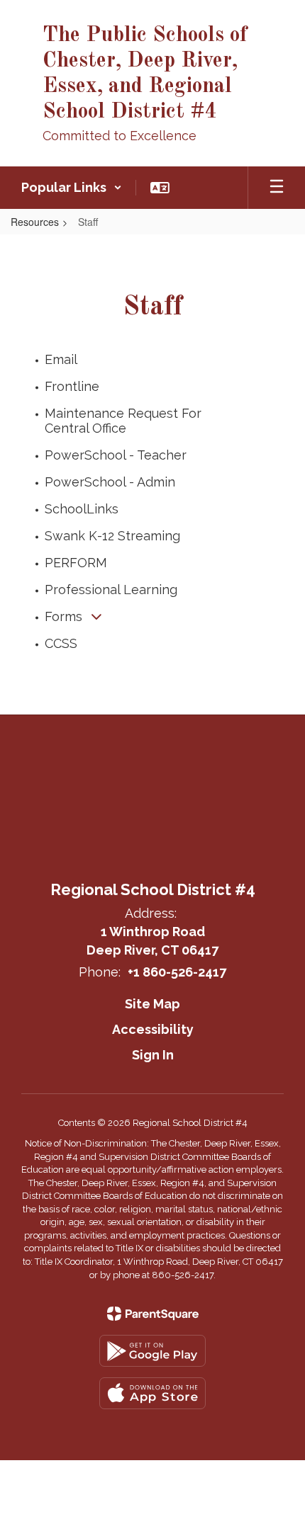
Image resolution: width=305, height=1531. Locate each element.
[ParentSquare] (153, 1313)
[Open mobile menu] (276, 187)
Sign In (153, 1054)
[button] (71, 187)
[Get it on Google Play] (152, 1351)
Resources (35, 222)
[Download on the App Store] (152, 1393)
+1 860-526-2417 (177, 971)
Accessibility (153, 1029)
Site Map (152, 1003)
